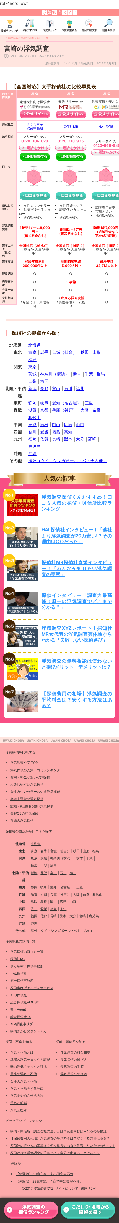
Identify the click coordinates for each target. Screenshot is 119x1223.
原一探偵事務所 (21, 980)
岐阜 (44, 402)
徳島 (56, 431)
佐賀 (44, 439)
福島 (32, 359)
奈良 (96, 410)
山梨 (32, 381)
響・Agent (18, 1009)
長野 (44, 388)
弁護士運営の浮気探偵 (26, 799)
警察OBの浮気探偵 (24, 813)
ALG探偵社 (18, 995)
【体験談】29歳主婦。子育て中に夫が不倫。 (49, 1181)
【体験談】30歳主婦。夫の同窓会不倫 (44, 1174)
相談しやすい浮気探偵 (26, 784)
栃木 (77, 374)
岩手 (44, 352)
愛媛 (44, 431)
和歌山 (34, 417)
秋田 (85, 352)
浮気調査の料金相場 (75, 1052)
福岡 (32, 439)
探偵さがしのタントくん (28, 1031)
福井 (80, 388)
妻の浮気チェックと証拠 (28, 1067)
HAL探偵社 (107, 127)
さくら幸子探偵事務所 (35, 126)
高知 (68, 431)
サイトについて (66, 1188)
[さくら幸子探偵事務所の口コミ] (35, 196)
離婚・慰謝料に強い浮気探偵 (31, 806)
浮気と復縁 (18, 1110)
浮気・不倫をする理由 (26, 1088)
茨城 (32, 374)
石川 (68, 388)
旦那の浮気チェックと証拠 (30, 1059)
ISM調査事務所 (21, 1024)
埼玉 (44, 381)
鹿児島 (34, 446)
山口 (80, 424)
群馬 (101, 374)
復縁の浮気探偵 (21, 820)
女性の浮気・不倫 (23, 1081)
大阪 (85, 410)
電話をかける (37, 147)
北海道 (34, 345)
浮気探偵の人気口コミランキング (35, 770)
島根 (44, 424)
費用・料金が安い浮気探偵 (30, 777)
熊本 (68, 439)
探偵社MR (70, 127)
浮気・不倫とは (21, 1052)
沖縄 (32, 453)
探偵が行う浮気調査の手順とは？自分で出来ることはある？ (55, 1153)
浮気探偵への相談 (73, 1074)
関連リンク (89, 1188)
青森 (32, 352)
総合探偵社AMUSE (24, 1002)
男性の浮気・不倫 (23, 1074)
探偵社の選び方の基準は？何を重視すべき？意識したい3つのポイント (62, 1146)
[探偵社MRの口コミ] (71, 196)
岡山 (56, 424)
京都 (44, 410)
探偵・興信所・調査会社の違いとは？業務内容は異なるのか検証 (58, 1131)
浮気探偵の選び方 (73, 1059)
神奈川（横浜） (54, 374)
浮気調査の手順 (72, 1067)
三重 (89, 402)
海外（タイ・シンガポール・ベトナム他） (67, 460)
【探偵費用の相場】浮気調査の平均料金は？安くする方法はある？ (60, 1138)
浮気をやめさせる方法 (26, 1096)
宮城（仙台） (64, 352)
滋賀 (32, 410)
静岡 (32, 402)
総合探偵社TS (20, 1017)
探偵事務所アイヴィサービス (31, 988)
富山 (56, 388)
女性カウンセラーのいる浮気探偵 (35, 791)
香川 (32, 431)
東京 (32, 366)
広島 (68, 424)
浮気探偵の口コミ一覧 (26, 951)
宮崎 (92, 439)
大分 (80, 439)
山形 (96, 352)
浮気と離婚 (18, 1103)
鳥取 (32, 424)
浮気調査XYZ (20, 763)
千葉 (89, 374)
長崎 (56, 439)
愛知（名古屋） (66, 402)
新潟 (32, 388)
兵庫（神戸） (64, 410)
